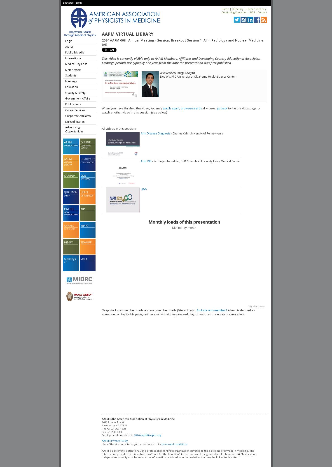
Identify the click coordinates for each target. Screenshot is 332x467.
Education (71, 87)
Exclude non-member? (212, 310)
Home (225, 9)
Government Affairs (77, 98)
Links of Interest (75, 122)
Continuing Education (234, 12)
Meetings (71, 81)
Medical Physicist (76, 64)
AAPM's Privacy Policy (115, 440)
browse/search (191, 108)
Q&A (144, 189)
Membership (73, 70)
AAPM (69, 47)
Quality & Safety (75, 93)
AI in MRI (146, 161)
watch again (171, 108)
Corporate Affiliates (78, 116)
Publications (73, 104)
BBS (252, 12)
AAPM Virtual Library (127, 34)
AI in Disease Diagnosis (155, 133)
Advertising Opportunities (74, 129)
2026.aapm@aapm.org (147, 435)
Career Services (256, 9)
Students (70, 75)
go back (222, 108)
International (73, 58)
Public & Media (74, 52)
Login (79, 2)
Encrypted (68, 2)
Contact (262, 12)
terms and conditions (174, 444)
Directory (237, 9)
